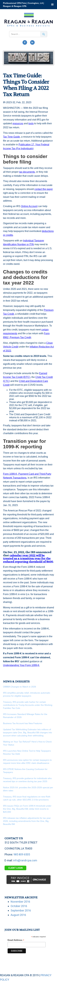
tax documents (27, 172)
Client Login (15, 868)
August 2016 (18, 914)
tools (31, 123)
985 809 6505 (22, 854)
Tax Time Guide (11, 136)
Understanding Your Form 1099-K (21, 665)
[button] (52, 4)
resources (17, 123)
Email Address (16, 940)
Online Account (29, 206)
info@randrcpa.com (25, 860)
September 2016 (21, 910)
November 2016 (20, 901)
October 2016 (19, 906)
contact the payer (43, 189)
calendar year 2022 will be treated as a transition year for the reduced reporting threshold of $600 (28, 558)
